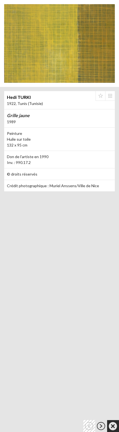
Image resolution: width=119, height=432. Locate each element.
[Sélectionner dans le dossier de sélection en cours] (100, 96)
